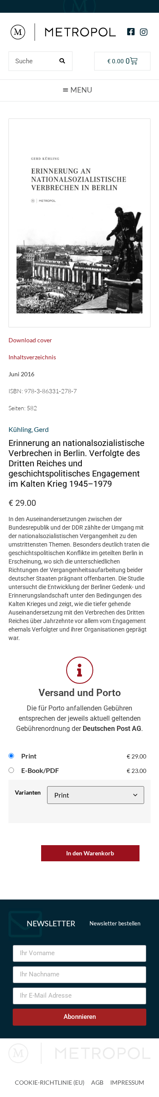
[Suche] (62, 61)
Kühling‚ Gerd (28, 429)
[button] (79, 90)
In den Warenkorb (90, 853)
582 (32, 408)
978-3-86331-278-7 (50, 391)
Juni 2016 (21, 374)
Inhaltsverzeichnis (32, 357)
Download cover (30, 340)
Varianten (28, 792)
